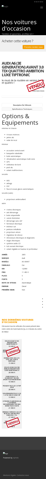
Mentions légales (9, 475)
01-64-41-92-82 (38, 2)
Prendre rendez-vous (33, 47)
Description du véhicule (22, 105)
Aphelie (16, 458)
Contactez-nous (23, 475)
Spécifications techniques (22, 109)
